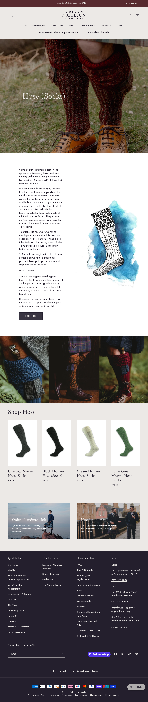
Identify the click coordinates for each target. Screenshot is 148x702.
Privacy (80, 590)
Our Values (13, 605)
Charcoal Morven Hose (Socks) (21, 473)
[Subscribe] (61, 654)
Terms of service (81, 695)
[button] (11, 15)
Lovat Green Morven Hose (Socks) (121, 475)
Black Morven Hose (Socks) (53, 473)
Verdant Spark (40, 695)
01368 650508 (119, 627)
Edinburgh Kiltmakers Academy (52, 566)
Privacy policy (67, 695)
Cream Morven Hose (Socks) (88, 473)
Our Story (12, 599)
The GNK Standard (86, 570)
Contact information (112, 695)
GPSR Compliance (16, 632)
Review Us (13, 616)
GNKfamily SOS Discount (88, 636)
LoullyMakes (48, 579)
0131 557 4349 (119, 601)
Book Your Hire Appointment (15, 586)
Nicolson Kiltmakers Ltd (77, 692)
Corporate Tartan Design (88, 630)
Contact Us (13, 564)
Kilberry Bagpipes (50, 574)
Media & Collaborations (19, 626)
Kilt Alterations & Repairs (19, 594)
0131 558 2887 (119, 580)
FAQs (79, 564)
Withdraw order (84, 601)
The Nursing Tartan (51, 584)
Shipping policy (96, 695)
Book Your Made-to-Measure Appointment (18, 577)
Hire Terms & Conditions (88, 584)
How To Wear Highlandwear (83, 577)
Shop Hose (31, 316)
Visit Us (11, 570)
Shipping (81, 606)
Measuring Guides (17, 610)
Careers (12, 621)
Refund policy (54, 695)
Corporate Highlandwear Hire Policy (88, 614)
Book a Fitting (132, 3)
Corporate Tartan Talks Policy (87, 623)
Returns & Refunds (86, 595)
